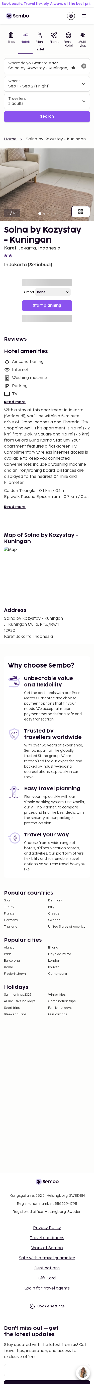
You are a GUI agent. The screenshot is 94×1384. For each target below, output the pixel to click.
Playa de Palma (59, 954)
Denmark (55, 900)
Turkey (9, 907)
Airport (29, 292)
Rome (8, 967)
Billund (53, 948)
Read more (15, 402)
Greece (53, 914)
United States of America (66, 927)
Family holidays (59, 1008)
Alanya (9, 948)
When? (14, 81)
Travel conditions (47, 1238)
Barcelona (12, 961)
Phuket (53, 967)
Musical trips (57, 1014)
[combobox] (43, 68)
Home (10, 139)
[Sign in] (71, 16)
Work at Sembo (47, 1248)
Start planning (47, 305)
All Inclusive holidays (19, 1001)
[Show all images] (80, 211)
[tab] (11, 42)
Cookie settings (51, 1306)
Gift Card (47, 1278)
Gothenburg (57, 974)
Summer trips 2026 (17, 995)
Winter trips (56, 995)
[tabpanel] (47, 90)
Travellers (17, 99)
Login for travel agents (47, 1288)
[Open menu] (84, 16)
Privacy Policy (47, 1227)
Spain (8, 900)
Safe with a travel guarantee (47, 1258)
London (54, 961)
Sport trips (12, 1008)
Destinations (47, 1268)
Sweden (54, 920)
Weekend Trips (15, 1014)
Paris (7, 954)
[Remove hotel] (84, 66)
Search (47, 116)
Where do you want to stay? (33, 63)
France (9, 914)
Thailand (10, 927)
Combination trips (61, 1001)
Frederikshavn (15, 974)
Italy (51, 907)
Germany (11, 920)
